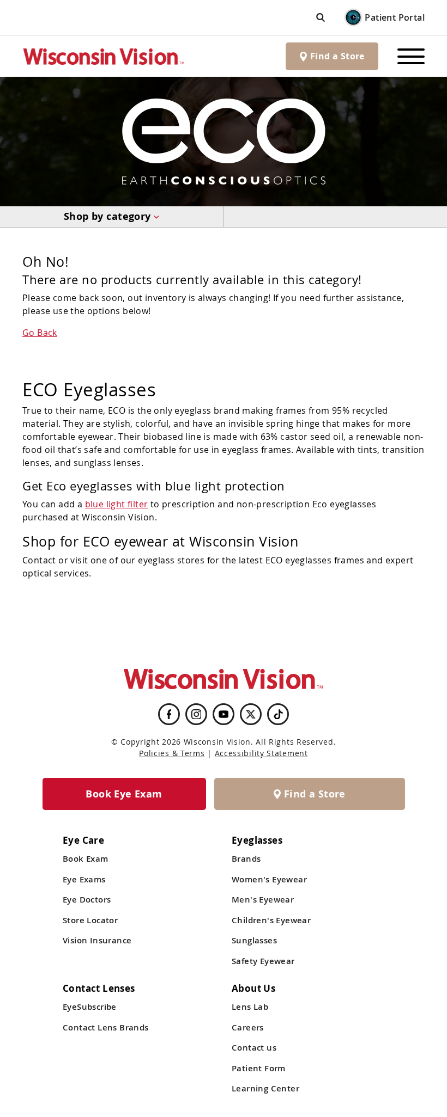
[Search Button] (321, 17)
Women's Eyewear (269, 879)
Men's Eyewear (263, 899)
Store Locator (90, 920)
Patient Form (259, 1068)
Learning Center (265, 1088)
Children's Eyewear (271, 920)
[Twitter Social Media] (250, 714)
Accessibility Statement (261, 753)
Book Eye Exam (124, 794)
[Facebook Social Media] (169, 714)
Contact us (254, 1047)
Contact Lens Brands (106, 1027)
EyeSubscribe (90, 1006)
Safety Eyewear (263, 961)
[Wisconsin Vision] (104, 56)
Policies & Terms (171, 753)
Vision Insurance (97, 940)
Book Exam (85, 858)
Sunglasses (254, 940)
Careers (248, 1027)
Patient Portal (395, 17)
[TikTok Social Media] (278, 714)
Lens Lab (250, 1006)
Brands (246, 858)
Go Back (39, 333)
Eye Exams (84, 879)
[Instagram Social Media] (196, 714)
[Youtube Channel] (223, 714)
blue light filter (116, 504)
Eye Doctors (87, 899)
